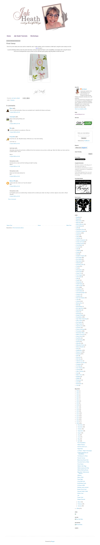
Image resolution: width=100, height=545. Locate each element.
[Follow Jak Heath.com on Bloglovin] (81, 148)
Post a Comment (12, 199)
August (79, 432)
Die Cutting (78, 259)
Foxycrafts (12, 136)
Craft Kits (78, 238)
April (79, 440)
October (80, 428)
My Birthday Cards (81, 483)
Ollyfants (79, 475)
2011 (78, 419)
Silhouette (78, 343)
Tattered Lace (79, 360)
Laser (77, 299)
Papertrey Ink (79, 325)
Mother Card (80, 493)
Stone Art (78, 357)
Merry (11, 108)
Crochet (78, 247)
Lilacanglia (12, 116)
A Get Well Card (81, 481)
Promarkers (79, 331)
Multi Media (79, 310)
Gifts (77, 278)
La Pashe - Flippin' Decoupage (84, 450)
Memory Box (79, 303)
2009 (78, 423)
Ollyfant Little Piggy (81, 466)
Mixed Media (79, 306)
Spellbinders (79, 350)
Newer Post (9, 225)
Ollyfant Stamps (81, 444)
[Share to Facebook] (27, 98)
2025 (78, 391)
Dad (77, 254)
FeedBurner (87, 140)
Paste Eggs (80, 479)
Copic (77, 236)
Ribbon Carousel (80, 334)
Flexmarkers (79, 269)
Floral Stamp (80, 464)
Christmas (78, 233)
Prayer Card (80, 497)
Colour (77, 234)
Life (78, 495)
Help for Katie (79, 285)
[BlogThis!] (24, 98)
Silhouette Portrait (80, 345)
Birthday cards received (82, 487)
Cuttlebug (78, 250)
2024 (78, 393)
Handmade (78, 282)
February (80, 503)
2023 (78, 395)
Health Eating (79, 283)
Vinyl (77, 373)
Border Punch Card (81, 489)
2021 (78, 399)
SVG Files (78, 359)
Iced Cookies (79, 290)
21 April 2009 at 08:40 (15, 132)
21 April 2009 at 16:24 (15, 156)
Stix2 (77, 355)
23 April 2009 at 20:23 (15, 196)
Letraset (78, 301)
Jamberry (78, 294)
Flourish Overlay (81, 458)
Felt (77, 268)
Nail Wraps (78, 313)
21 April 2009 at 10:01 (15, 143)
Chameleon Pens (80, 229)
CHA (77, 227)
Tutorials (78, 369)
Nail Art (78, 311)
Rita (11, 128)
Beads (77, 219)
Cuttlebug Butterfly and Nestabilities (82, 453)
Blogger (53, 541)
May (79, 439)
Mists (77, 304)
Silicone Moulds (79, 346)
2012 (78, 417)
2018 (78, 405)
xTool (77, 385)
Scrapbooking (79, 339)
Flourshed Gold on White (83, 462)
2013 (78, 415)
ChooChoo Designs (80, 231)
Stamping (12, 100)
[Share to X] (26, 98)
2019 (78, 403)
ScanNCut (78, 338)
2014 (78, 413)
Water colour (79, 374)
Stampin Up (79, 352)
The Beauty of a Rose (82, 455)
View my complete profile (80, 108)
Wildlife (78, 378)
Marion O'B (12, 180)
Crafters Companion (81, 240)
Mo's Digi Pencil (80, 308)
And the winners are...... (83, 446)
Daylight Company (80, 255)
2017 (78, 407)
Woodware (78, 380)
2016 (78, 409)
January (80, 505)
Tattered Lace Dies (80, 362)
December (80, 424)
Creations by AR (80, 243)
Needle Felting (79, 315)
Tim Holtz (78, 366)
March (79, 501)
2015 (78, 411)
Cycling (78, 252)
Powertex (78, 327)
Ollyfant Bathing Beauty (82, 470)
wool (77, 381)
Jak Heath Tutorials (20, 36)
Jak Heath (84, 89)
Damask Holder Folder (82, 491)
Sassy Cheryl (79, 336)
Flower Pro (78, 273)
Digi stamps (79, 261)
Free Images (79, 275)
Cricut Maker (79, 245)
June (79, 436)
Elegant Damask (81, 499)
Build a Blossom (80, 224)
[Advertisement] (39, 212)
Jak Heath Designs (80, 292)
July (79, 434)
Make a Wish (80, 477)
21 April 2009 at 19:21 (15, 176)
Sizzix (77, 348)
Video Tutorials (79, 371)
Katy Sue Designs (80, 297)
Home (9, 36)
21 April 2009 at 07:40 (15, 123)
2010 (78, 421)
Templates (78, 364)
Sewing (78, 341)
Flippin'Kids (80, 448)
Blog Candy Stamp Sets (82, 460)
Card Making (79, 226)
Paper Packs (79, 324)
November (80, 426)
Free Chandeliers (81, 442)
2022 (78, 397)
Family (77, 266)
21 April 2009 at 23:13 (15, 186)
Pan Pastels (79, 322)
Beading (78, 217)
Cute (77, 248)
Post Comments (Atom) (18, 227)
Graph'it (78, 280)
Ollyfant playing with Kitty (83, 468)
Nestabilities (79, 317)
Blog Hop (78, 222)
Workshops (34, 36)
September (80, 430)
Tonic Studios (79, 367)
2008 (78, 508)
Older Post (68, 225)
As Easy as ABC (81, 485)
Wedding (78, 376)
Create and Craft (80, 241)
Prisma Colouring (80, 329)
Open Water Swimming (81, 318)
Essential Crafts (79, 264)
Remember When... (80, 332)
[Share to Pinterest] (29, 98)
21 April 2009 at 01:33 (15, 112)
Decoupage (79, 257)
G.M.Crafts (78, 276)
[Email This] (23, 98)
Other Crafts (79, 320)
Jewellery (78, 296)
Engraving (78, 262)
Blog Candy (79, 220)
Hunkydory (78, 289)
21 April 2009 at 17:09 (15, 166)
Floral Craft (78, 271)
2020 (78, 401)
